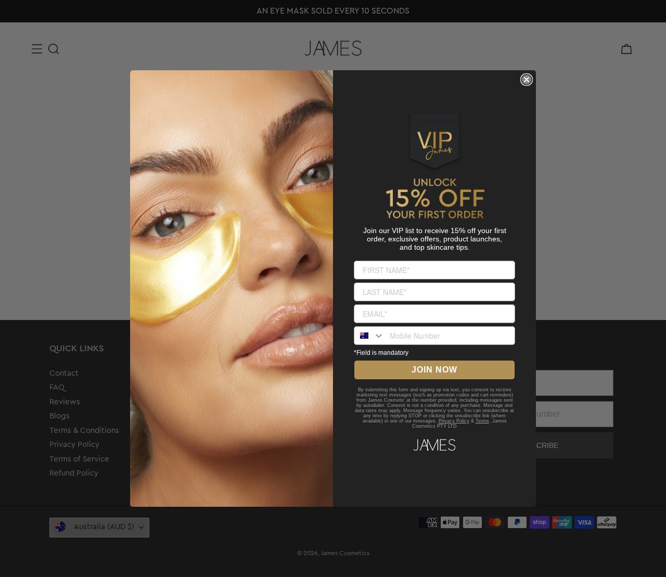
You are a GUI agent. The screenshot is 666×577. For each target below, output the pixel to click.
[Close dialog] (526, 79)
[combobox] (369, 335)
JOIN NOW (434, 369)
